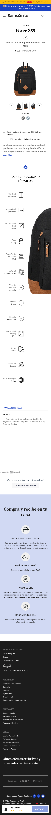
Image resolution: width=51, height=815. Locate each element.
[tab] (13, 408)
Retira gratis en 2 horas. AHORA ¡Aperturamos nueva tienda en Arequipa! (27, 7)
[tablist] (25, 408)
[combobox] (41, 803)
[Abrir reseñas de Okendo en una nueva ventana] (10, 472)
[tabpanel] (25, 435)
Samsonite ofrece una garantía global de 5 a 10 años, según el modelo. (25, 620)
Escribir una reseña (28, 486)
